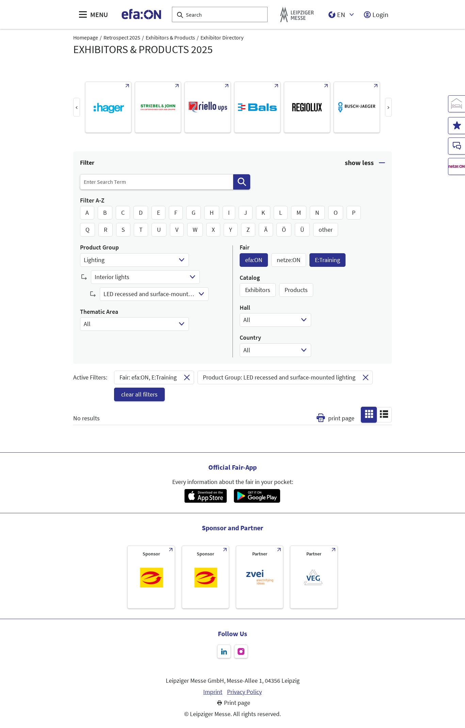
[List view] (383, 414)
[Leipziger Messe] (297, 14)
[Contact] (456, 146)
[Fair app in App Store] (205, 496)
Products (296, 290)
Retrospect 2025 (121, 37)
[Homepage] (141, 14)
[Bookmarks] (456, 125)
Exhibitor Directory (222, 37)
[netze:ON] (456, 166)
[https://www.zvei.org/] (259, 577)
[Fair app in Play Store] (257, 496)
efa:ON (253, 260)
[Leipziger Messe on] (224, 651)
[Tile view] (369, 414)
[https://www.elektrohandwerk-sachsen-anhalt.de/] (205, 577)
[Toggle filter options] (365, 162)
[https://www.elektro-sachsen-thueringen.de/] (151, 577)
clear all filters (139, 394)
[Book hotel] (456, 103)
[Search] (241, 182)
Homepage (85, 37)
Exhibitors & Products (170, 37)
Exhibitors (257, 290)
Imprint (212, 692)
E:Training (327, 260)
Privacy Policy (244, 692)
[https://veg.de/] (313, 577)
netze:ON (289, 260)
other (326, 229)
